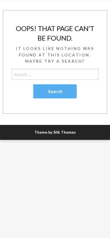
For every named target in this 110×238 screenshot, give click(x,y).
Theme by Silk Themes (55, 132)
